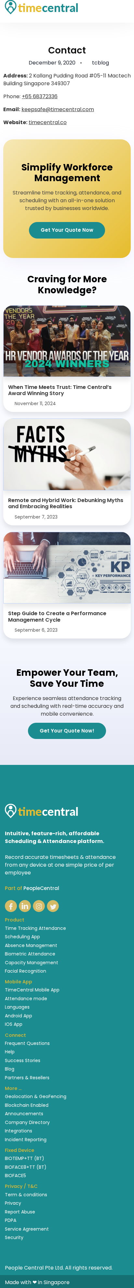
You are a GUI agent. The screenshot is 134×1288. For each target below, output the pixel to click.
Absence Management (31, 945)
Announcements (24, 1113)
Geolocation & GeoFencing (35, 1096)
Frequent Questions (27, 1043)
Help (10, 1051)
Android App (18, 1016)
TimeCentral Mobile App (32, 990)
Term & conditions (26, 1194)
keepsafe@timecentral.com (57, 109)
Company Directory (27, 1122)
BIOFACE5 (15, 1175)
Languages (17, 1007)
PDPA (10, 1220)
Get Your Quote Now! (67, 730)
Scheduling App (22, 936)
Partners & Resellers (27, 1077)
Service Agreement (27, 1229)
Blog (9, 1069)
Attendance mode (26, 998)
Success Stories (22, 1060)
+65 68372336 (40, 96)
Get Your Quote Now (67, 230)
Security (14, 1237)
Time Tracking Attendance (35, 928)
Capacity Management (31, 962)
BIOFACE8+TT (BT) (26, 1167)
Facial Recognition (25, 971)
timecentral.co (48, 122)
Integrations (18, 1131)
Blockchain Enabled (26, 1105)
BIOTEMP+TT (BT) (24, 1158)
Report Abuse (20, 1212)
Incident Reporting (26, 1139)
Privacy (13, 1203)
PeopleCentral (41, 888)
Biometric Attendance (30, 954)
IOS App (13, 1024)
